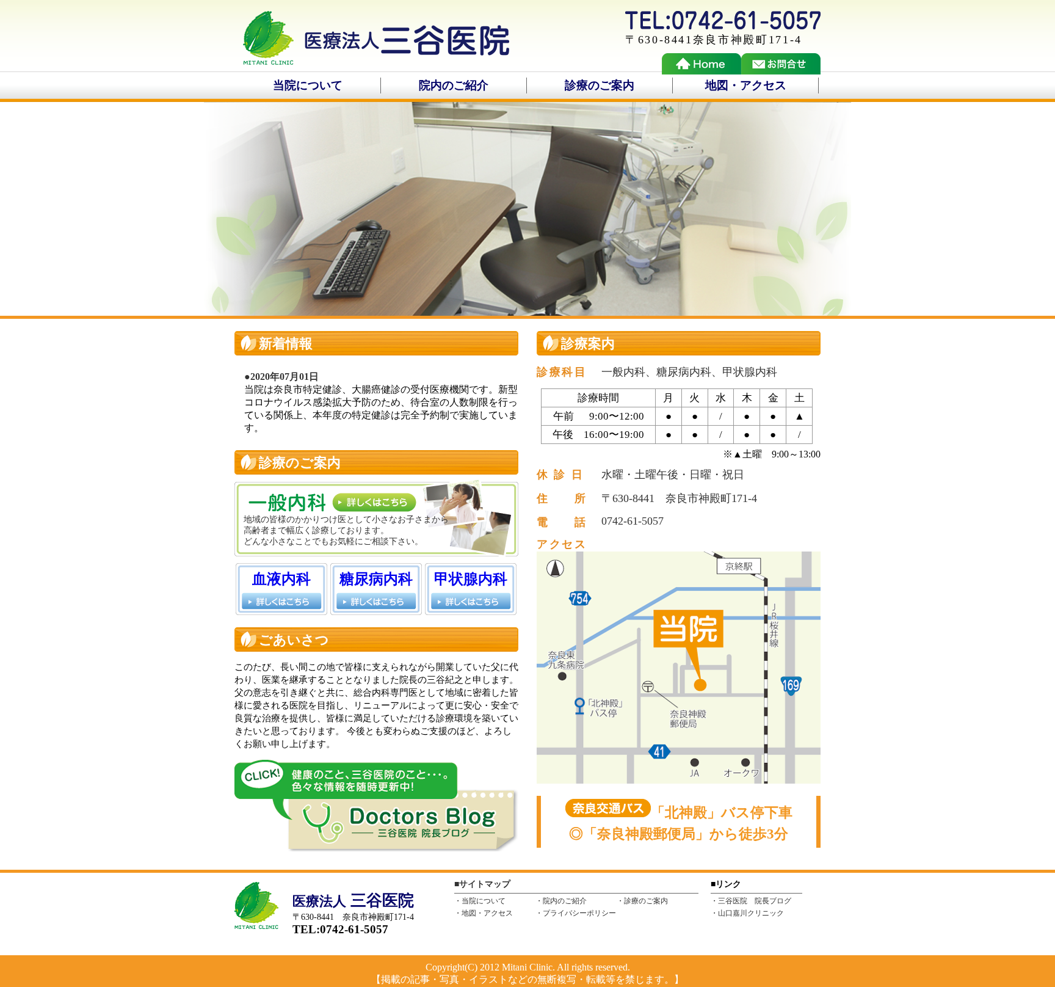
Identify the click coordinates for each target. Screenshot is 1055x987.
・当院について (480, 901)
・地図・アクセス (483, 913)
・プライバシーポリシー (575, 913)
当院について (308, 85)
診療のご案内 (599, 85)
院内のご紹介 (453, 85)
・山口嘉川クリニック (747, 913)
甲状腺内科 (470, 579)
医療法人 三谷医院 (371, 41)
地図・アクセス (745, 85)
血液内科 (281, 579)
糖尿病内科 (376, 579)
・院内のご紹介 (561, 901)
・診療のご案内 (642, 901)
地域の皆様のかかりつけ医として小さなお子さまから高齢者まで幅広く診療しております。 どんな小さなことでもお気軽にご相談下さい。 (346, 530)
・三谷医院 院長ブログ (751, 901)
